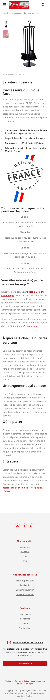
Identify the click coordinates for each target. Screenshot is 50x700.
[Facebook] (24, 526)
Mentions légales (24, 696)
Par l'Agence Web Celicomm (34, 690)
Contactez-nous (31, 326)
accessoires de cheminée (15, 487)
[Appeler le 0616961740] (17, 526)
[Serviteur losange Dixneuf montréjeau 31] (29, 43)
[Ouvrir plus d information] (4, 4)
